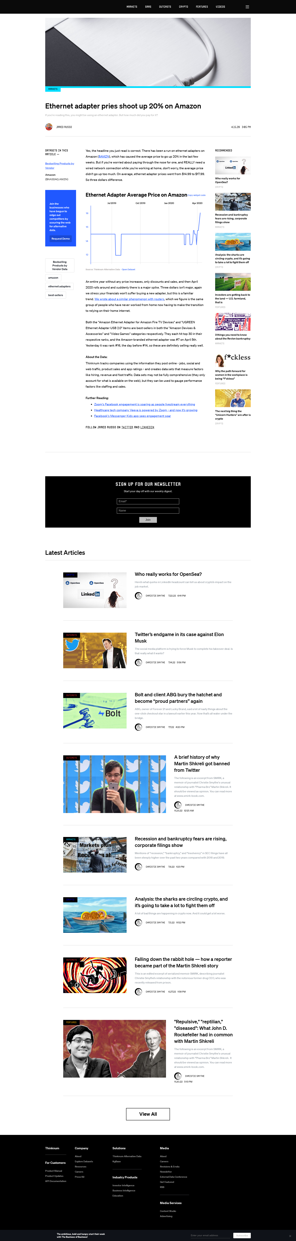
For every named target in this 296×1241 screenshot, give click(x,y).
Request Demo (61, 238)
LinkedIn (147, 427)
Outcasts (165, 6)
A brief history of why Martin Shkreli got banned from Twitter (202, 763)
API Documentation (55, 1181)
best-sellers (55, 295)
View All (148, 1114)
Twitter (127, 427)
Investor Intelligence (123, 1185)
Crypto (183, 6)
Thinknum (52, 1148)
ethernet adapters (59, 286)
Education (118, 1195)
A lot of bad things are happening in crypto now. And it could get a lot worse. (180, 913)
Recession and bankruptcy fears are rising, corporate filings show (231, 218)
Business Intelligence (124, 1190)
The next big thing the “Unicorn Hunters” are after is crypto (233, 414)
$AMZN (104, 156)
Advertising (166, 1216)
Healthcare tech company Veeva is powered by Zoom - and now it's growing (146, 410)
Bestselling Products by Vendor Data (59, 265)
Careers (79, 1171)
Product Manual (53, 1170)
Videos (220, 6)
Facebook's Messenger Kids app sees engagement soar (132, 416)
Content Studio (168, 1211)
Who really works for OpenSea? (168, 574)
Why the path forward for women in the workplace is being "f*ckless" (231, 374)
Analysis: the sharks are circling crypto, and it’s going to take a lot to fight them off (232, 258)
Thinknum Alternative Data (127, 1156)
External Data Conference (173, 1176)
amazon (53, 277)
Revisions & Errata (169, 1166)
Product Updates (54, 1176)
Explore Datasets (84, 1161)
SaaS (148, 6)
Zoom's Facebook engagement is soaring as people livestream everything (144, 404)
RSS (162, 1187)
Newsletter (166, 1171)
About (78, 1156)
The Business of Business (57, 6)
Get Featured (167, 1182)
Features (202, 6)
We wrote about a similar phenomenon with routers (129, 299)
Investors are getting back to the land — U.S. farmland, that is (232, 298)
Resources (80, 1166)
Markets (132, 6)
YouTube (233, 1148)
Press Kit (79, 1176)
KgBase (117, 1161)
